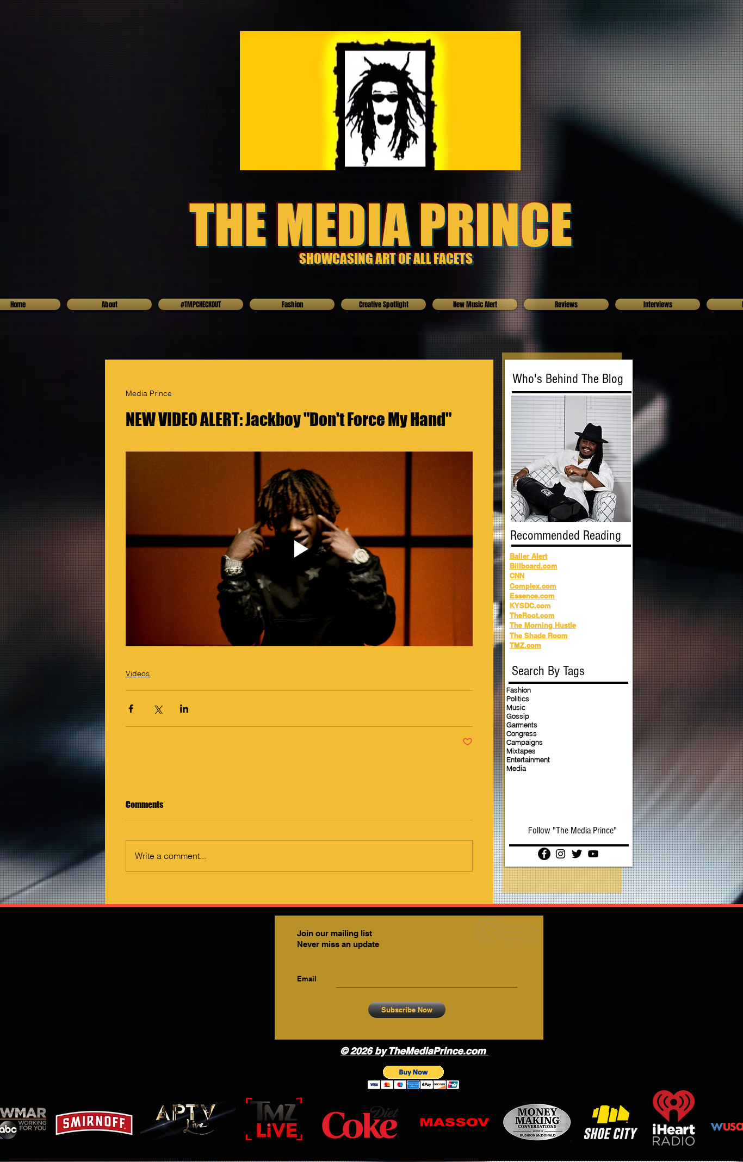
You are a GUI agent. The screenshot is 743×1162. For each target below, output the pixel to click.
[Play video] (299, 549)
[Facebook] (544, 854)
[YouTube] (593, 854)
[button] (413, 1077)
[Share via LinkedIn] (184, 708)
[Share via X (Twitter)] (157, 708)
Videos (138, 673)
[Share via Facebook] (131, 708)
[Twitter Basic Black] (577, 854)
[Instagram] (560, 854)
